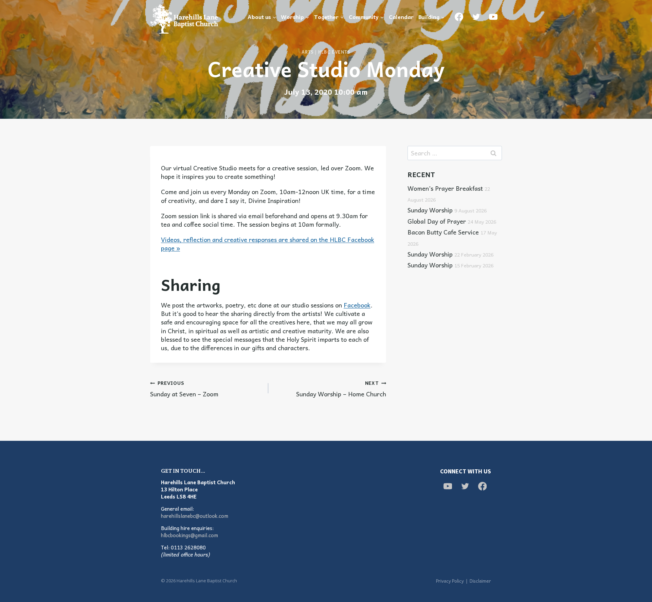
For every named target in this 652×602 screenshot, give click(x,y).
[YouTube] (493, 16)
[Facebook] (459, 16)
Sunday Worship (447, 210)
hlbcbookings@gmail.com (189, 535)
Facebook (357, 305)
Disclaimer (480, 580)
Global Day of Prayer (452, 221)
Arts (308, 52)
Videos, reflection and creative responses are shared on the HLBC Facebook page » (267, 243)
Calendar (401, 16)
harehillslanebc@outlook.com (194, 516)
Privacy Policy (450, 580)
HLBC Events (334, 52)
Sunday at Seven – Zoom (184, 388)
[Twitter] (476, 16)
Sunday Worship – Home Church (341, 388)
